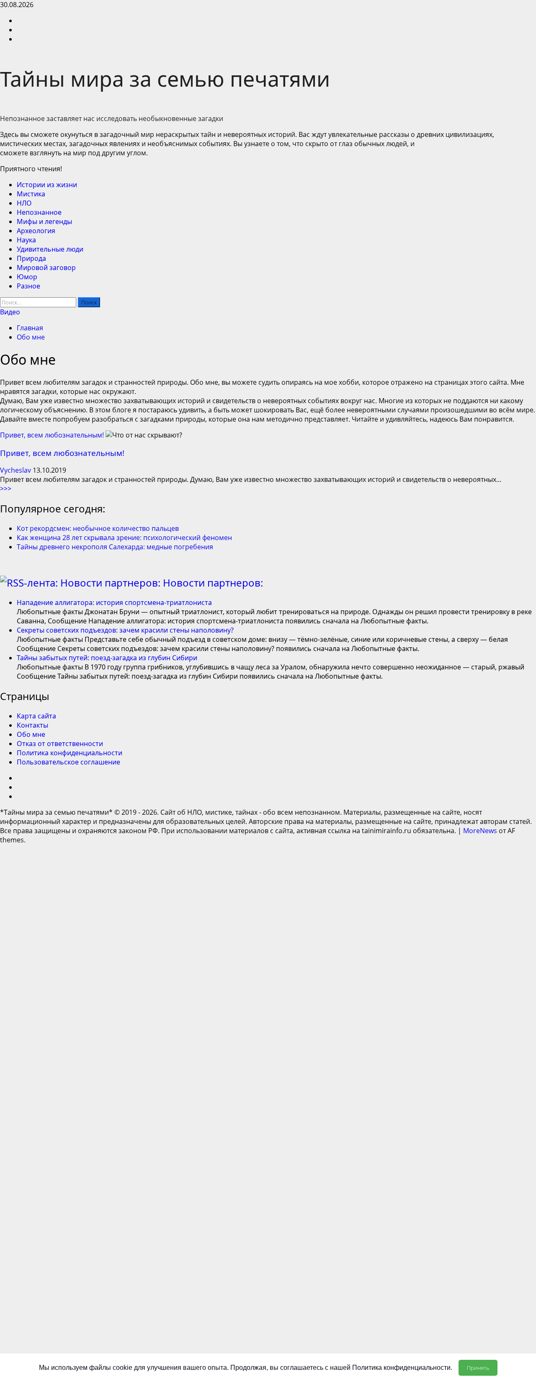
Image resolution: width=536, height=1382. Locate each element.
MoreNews (480, 830)
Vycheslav (16, 470)
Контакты (32, 725)
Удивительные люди (50, 249)
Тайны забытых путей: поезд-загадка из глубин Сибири (107, 657)
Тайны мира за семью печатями (165, 78)
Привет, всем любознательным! (52, 435)
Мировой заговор (46, 267)
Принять (478, 1368)
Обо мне (31, 734)
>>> (5, 488)
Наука (26, 239)
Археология (36, 230)
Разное (28, 286)
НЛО (24, 203)
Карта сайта (36, 716)
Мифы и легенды (44, 221)
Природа (31, 258)
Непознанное (39, 212)
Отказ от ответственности (60, 743)
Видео (10, 312)
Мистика (31, 193)
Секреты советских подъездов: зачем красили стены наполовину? (125, 630)
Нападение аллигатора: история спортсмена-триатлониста (114, 602)
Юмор (27, 276)
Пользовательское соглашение (68, 762)
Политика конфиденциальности (69, 752)
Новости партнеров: (213, 582)
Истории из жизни (47, 184)
